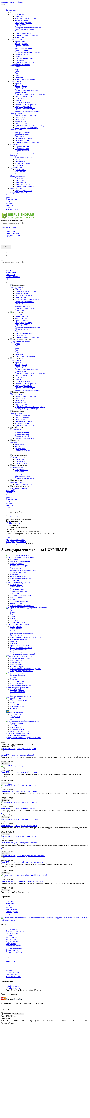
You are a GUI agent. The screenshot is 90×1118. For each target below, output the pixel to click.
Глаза (17, 69)
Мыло (17, 159)
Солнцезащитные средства (25, 105)
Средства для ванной (23, 107)
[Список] (2, 742)
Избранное (10, 231)
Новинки (9, 197)
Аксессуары (20, 37)
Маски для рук (21, 121)
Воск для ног (20, 136)
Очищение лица (21, 60)
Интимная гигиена (22, 163)
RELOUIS (75, 1021)
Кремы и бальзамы (22, 132)
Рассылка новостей (13, 977)
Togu (5, 1023)
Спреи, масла (20, 25)
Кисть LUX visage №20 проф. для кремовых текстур (22, 862)
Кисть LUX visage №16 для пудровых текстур (19, 843)
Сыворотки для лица (23, 48)
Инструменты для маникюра (26, 128)
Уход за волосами (17, 14)
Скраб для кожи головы (24, 29)
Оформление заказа (13, 236)
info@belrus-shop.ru (13, 523)
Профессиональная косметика (27, 35)
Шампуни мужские (22, 184)
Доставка (9, 203)
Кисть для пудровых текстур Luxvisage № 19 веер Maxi (23, 881)
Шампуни (19, 16)
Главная (9, 538)
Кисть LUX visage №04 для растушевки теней (19, 791)
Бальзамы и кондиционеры (26, 18)
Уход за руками (16, 113)
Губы (17, 71)
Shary (84, 1021)
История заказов (12, 972)
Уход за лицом (16, 39)
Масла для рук (20, 117)
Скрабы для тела (21, 88)
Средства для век (22, 46)
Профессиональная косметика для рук (30, 126)
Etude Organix (19, 1021)
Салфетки (19, 165)
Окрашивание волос (23, 33)
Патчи (17, 56)
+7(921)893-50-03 (12, 517)
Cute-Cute (7, 1021)
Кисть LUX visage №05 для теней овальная (18, 808)
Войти (8, 270)
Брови (17, 67)
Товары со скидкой (13, 914)
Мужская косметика (18, 176)
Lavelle (52, 1021)
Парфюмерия (15, 144)
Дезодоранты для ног (23, 138)
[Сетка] (4, 742)
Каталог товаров (12, 10)
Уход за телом (15, 81)
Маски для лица (21, 54)
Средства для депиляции (25, 109)
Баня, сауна (19, 98)
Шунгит (18, 100)
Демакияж (19, 77)
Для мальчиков (21, 174)
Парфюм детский (22, 147)
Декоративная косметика (20, 65)
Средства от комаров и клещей (27, 111)
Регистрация (11, 227)
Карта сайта (10, 961)
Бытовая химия (16, 189)
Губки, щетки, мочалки (24, 102)
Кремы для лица (21, 42)
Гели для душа (20, 92)
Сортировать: (6, 744)
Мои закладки (11, 975)
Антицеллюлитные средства (26, 90)
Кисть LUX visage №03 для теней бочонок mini (20, 772)
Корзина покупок (13, 233)
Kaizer (44, 1021)
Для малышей (20, 170)
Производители (12, 912)
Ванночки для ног (22, 140)
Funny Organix (33, 1021)
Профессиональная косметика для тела (30, 94)
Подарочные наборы (18, 193)
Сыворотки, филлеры (23, 23)
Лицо (17, 73)
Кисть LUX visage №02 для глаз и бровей (17, 755)
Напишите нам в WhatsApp (12, 2)
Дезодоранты (20, 161)
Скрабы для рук (21, 123)
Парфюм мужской (22, 151)
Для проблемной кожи (24, 58)
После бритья (20, 182)
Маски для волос (21, 21)
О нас (8, 201)
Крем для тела (20, 84)
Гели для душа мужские (24, 186)
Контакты (9, 205)
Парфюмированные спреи (25, 153)
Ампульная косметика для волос (28, 27)
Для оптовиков (12, 910)
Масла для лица (21, 44)
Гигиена (13, 155)
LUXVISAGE (18, 1014)
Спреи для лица (21, 50)
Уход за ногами (16, 130)
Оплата (8, 207)
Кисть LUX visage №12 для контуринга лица (19, 826)
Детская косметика (17, 168)
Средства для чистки (23, 191)
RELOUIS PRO (26, 555)
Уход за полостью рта (23, 157)
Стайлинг (19, 31)
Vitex (12, 1023)
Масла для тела (21, 86)
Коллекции (10, 195)
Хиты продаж (11, 199)
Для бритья (19, 180)
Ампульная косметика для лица (27, 52)
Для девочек (20, 172)
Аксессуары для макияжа (25, 79)
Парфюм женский (22, 149)
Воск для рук (20, 119)
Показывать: (6, 746)
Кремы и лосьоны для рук (25, 115)
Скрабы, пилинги (22, 134)
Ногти (17, 75)
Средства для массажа (24, 96)
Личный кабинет (12, 970)
